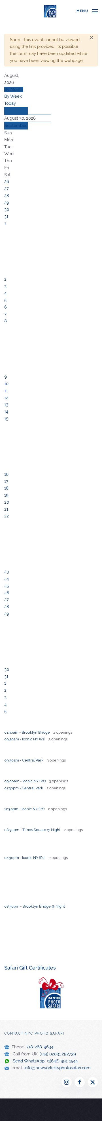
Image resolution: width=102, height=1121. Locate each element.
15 (6, 418)
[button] (87, 11)
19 (6, 495)
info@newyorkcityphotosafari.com (57, 1067)
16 (6, 474)
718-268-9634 (39, 1046)
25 (6, 585)
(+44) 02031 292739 (58, 1054)
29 (6, 202)
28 (6, 195)
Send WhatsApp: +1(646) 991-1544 (43, 1061)
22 (6, 516)
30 (6, 209)
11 (6, 390)
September (16, 125)
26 (6, 181)
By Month (13, 89)
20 (6, 502)
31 (6, 216)
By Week (13, 96)
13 (6, 404)
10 (6, 383)
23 (6, 571)
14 (6, 411)
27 (6, 188)
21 (6, 509)
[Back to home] (51, 11)
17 (6, 481)
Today (10, 103)
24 (6, 578)
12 (6, 397)
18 (6, 488)
